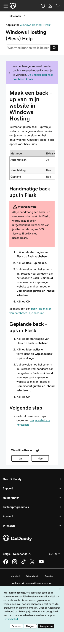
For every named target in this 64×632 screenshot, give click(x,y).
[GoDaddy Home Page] (17, 538)
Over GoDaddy (12, 479)
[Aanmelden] (50, 5)
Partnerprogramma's (16, 506)
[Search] (54, 48)
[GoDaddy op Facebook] (6, 563)
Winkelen (9, 525)
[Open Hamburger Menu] (4, 5)
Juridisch (15, 576)
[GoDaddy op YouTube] (41, 563)
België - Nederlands (15, 553)
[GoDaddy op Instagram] (14, 563)
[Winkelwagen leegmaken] (57, 5)
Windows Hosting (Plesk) (35, 24)
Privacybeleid (32, 576)
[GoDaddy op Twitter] (32, 563)
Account (8, 516)
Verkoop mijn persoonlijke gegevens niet (32, 583)
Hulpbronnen (11, 497)
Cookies (49, 576)
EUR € (53, 553)
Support (8, 488)
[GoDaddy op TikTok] (23, 563)
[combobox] (28, 47)
